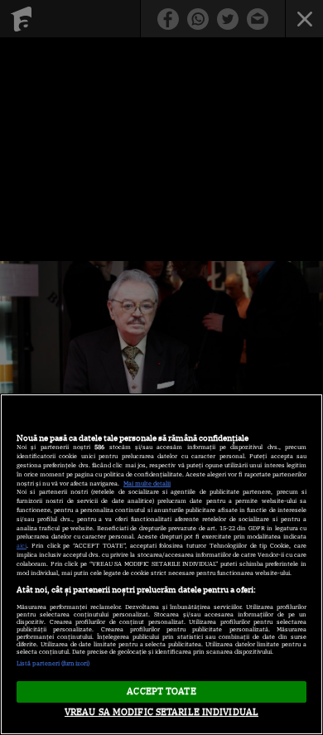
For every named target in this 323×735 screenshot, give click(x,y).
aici (22, 545)
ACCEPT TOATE (161, 691)
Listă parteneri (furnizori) (53, 663)
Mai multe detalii (147, 483)
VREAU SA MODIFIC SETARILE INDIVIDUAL (161, 712)
